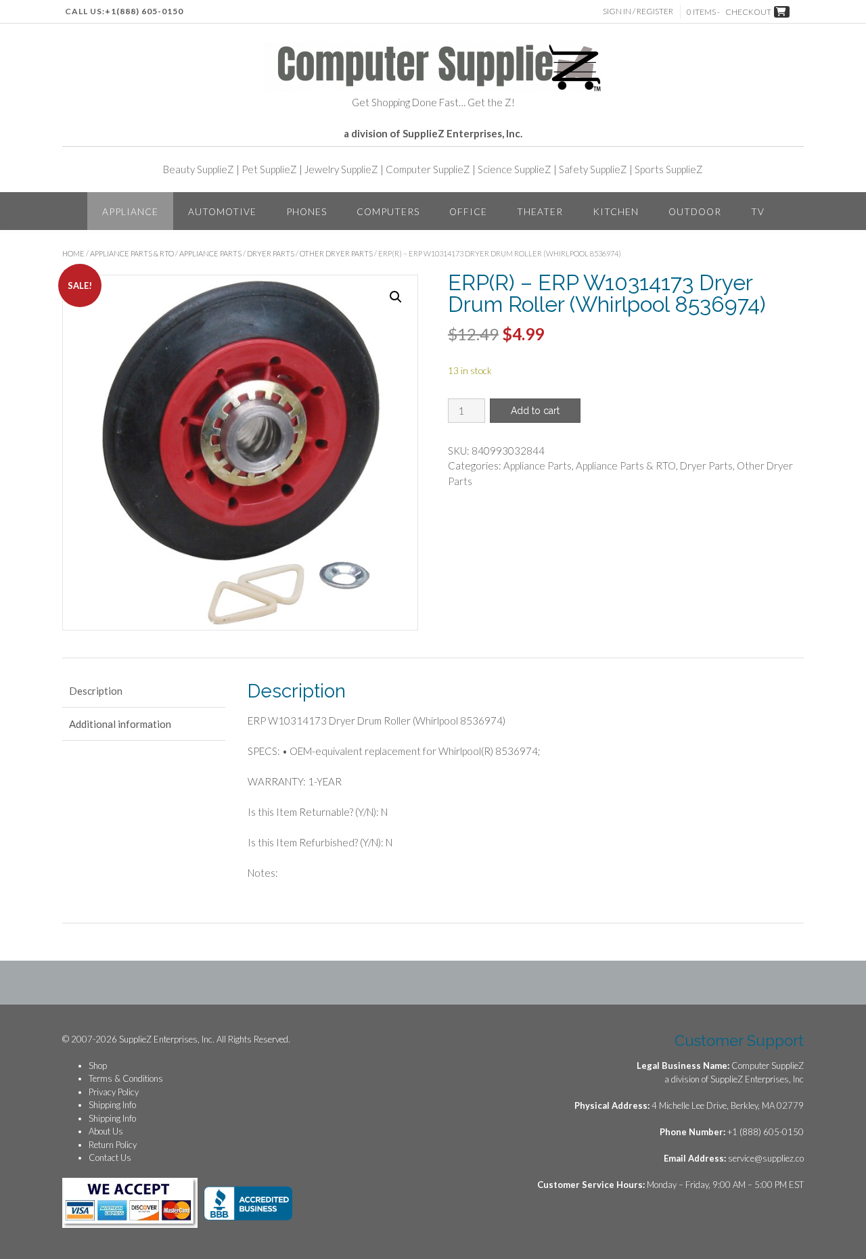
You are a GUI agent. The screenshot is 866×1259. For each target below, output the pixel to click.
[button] (396, 297)
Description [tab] (95, 691)
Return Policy (113, 1144)
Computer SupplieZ (428, 169)
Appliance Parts (210, 253)
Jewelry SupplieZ (341, 169)
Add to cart (535, 410)
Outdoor (694, 211)
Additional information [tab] (120, 724)
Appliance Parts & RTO (132, 253)
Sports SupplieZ (669, 169)
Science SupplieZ (514, 169)
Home (73, 253)
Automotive (222, 211)
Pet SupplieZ (269, 169)
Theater (540, 211)
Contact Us (110, 1157)
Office (468, 211)
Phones (306, 211)
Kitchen (616, 211)
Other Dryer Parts (336, 253)
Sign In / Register (638, 11)
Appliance (130, 211)
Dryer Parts (270, 253)
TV (758, 211)
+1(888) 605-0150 (144, 11)
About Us (106, 1131)
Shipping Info (112, 1104)
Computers (388, 211)
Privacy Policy (114, 1091)
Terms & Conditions (126, 1078)
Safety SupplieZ (593, 169)
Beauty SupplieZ (198, 169)
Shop (98, 1065)
